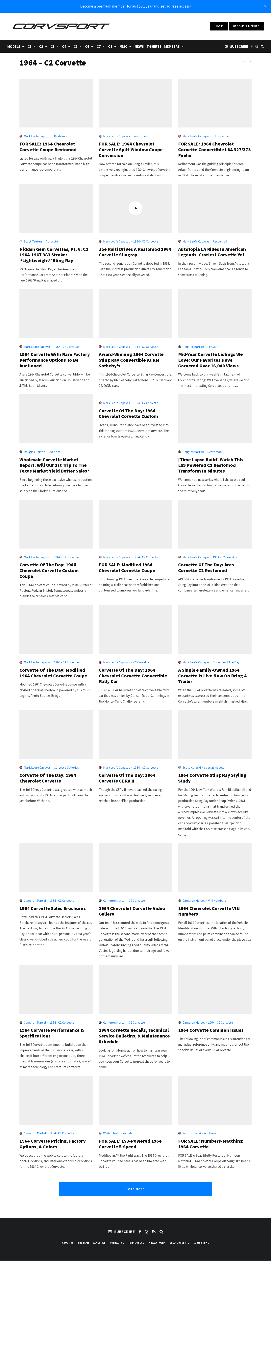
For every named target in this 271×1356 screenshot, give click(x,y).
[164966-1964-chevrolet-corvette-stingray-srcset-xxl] (135, 989)
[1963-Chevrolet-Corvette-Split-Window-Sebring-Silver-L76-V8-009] (215, 867)
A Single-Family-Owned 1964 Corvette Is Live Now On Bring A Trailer (212, 675)
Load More (135, 1189)
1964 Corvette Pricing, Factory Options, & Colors (52, 1144)
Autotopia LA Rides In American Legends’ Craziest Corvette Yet (212, 252)
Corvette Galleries (66, 767)
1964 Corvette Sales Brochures (52, 908)
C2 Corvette (221, 136)
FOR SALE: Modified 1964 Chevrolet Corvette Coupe (127, 567)
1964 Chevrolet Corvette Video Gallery (132, 911)
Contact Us (117, 1242)
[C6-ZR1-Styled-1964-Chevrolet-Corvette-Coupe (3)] (56, 103)
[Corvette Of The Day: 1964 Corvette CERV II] (135, 734)
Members (172, 46)
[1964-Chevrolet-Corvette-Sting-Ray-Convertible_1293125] (135, 313)
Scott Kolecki (192, 767)
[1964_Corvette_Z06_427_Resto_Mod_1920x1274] (56, 989)
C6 (87, 46)
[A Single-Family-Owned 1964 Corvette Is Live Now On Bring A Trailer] (215, 629)
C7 (99, 46)
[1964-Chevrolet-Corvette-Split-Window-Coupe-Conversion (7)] (135, 103)
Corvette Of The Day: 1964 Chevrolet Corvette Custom (128, 413)
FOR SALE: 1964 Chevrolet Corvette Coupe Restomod (48, 147)
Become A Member (246, 26)
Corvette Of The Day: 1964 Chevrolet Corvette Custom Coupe (49, 570)
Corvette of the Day (226, 662)
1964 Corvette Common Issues (211, 1030)
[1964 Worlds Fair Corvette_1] (215, 734)
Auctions (55, 452)
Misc (123, 46)
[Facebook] (252, 46)
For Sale (212, 347)
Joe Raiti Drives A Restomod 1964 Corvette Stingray (135, 252)
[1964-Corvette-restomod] (215, 208)
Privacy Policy (156, 1242)
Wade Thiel (110, 1133)
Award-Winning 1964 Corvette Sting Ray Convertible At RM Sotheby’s (131, 360)
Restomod (61, 136)
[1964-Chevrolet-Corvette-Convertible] (56, 313)
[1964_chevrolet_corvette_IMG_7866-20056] (56, 629)
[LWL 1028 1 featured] (215, 313)
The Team (83, 1242)
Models (13, 46)
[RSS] (154, 1232)
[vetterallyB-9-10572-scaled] (135, 629)
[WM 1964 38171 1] (56, 418)
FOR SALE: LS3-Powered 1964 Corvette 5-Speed (130, 1144)
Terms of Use (136, 1242)
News (139, 46)
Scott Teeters (33, 241)
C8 (110, 46)
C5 (76, 46)
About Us (67, 1242)
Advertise (99, 1242)
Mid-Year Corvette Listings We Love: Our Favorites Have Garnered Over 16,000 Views (210, 360)
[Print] (56, 208)
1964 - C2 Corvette (145, 241)
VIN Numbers (217, 900)
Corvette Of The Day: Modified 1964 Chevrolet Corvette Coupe (53, 673)
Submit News (201, 1242)
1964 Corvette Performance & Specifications (51, 1033)
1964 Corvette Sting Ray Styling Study (212, 778)
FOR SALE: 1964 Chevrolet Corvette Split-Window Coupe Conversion (131, 149)
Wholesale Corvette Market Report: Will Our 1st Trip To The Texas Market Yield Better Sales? (54, 465)
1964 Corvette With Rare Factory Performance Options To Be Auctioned (54, 360)
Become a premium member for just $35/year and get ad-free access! (135, 6)
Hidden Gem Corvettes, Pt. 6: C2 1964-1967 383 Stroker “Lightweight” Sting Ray (53, 254)
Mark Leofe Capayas (37, 136)
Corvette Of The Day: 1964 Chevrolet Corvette (47, 778)
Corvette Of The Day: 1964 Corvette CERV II (127, 778)
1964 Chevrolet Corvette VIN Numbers (209, 911)
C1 (30, 46)
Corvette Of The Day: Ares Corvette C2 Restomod (206, 567)
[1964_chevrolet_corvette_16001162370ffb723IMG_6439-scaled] (135, 1100)
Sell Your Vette (179, 1242)
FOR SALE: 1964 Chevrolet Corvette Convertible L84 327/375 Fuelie (214, 149)
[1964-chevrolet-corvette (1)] (215, 989)
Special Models (214, 767)
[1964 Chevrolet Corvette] (56, 734)
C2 (41, 46)
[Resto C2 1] (215, 418)
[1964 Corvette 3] (215, 1100)
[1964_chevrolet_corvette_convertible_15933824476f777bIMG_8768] (135, 867)
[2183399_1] (56, 524)
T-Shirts (154, 46)
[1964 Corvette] (56, 1100)
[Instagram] (256, 46)
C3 (53, 46)
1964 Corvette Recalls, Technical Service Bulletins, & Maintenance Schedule (134, 1035)
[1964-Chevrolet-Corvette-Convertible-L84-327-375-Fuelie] (215, 103)
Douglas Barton (193, 347)
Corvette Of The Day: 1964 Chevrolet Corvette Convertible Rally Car (133, 675)
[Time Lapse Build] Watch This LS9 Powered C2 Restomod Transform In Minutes (210, 465)
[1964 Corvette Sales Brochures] (56, 867)
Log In (219, 26)
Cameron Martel (35, 900)
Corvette (52, 241)
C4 (64, 46)
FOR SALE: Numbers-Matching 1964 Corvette (210, 1144)
